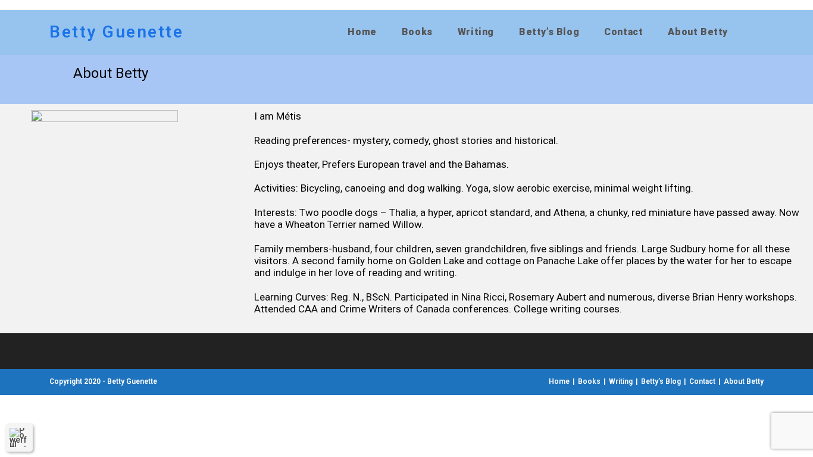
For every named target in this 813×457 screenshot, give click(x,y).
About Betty (744, 381)
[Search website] (756, 32)
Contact (702, 381)
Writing (621, 381)
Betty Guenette (116, 32)
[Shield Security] (19, 437)
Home (559, 381)
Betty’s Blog (661, 381)
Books (589, 381)
